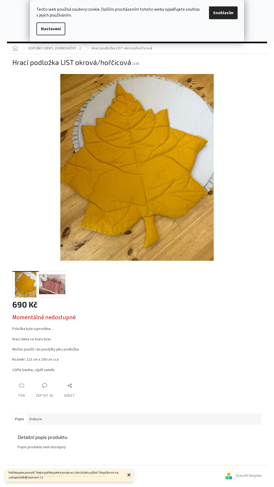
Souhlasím (223, 13)
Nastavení (51, 29)
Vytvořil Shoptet (249, 476)
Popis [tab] (19, 419)
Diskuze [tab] (35, 419)
